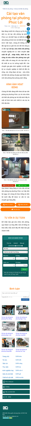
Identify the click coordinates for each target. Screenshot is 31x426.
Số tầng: (21, 257)
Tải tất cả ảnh (23, 185)
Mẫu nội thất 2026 (10, 392)
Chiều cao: (8, 264)
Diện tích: (8, 257)
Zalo (28, 33)
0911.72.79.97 (9, 204)
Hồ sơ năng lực (9, 381)
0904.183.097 (24, 204)
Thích (5, 26)
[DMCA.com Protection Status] (7, 418)
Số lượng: (21, 264)
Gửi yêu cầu (16, 209)
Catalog (7, 386)
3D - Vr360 (8, 397)
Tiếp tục (24, 269)
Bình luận (14, 26)
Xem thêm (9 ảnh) (9, 185)
